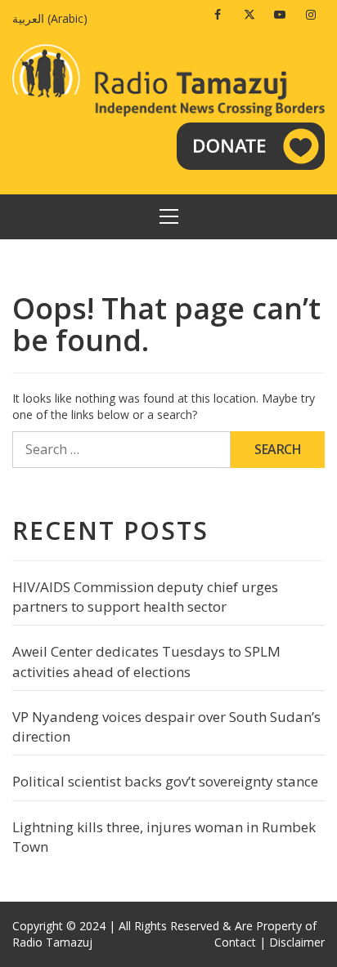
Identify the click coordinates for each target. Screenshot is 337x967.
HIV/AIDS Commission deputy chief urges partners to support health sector (145, 596)
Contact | (240, 942)
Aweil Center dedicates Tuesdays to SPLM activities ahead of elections (146, 661)
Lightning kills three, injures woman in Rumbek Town (164, 837)
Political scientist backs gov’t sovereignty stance (165, 781)
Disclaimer (297, 942)
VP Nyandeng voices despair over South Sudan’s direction (166, 726)
